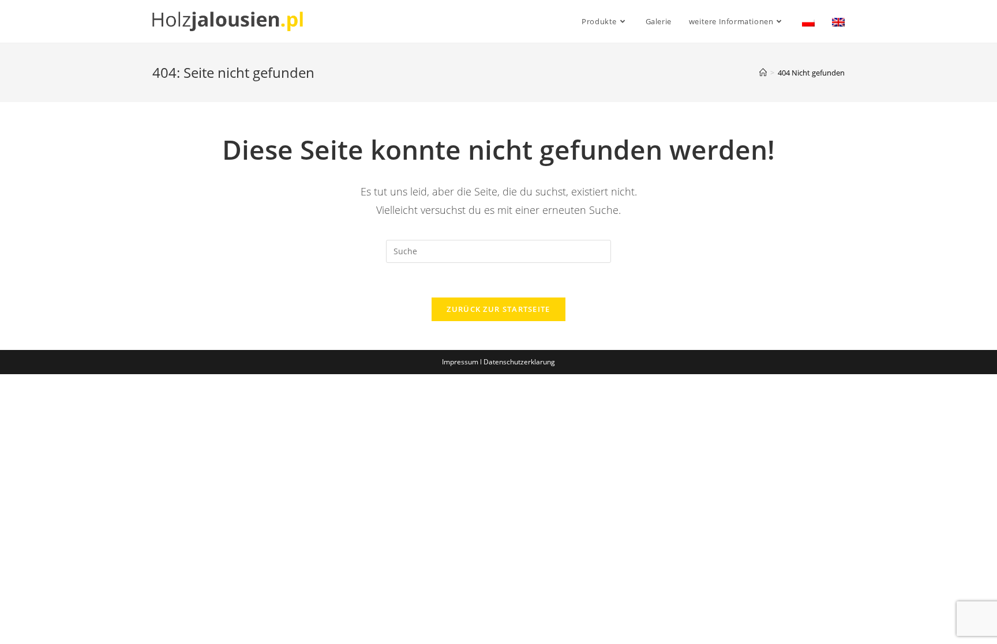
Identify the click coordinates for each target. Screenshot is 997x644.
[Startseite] (763, 72)
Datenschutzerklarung (519, 362)
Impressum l (462, 362)
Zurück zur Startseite (498, 309)
